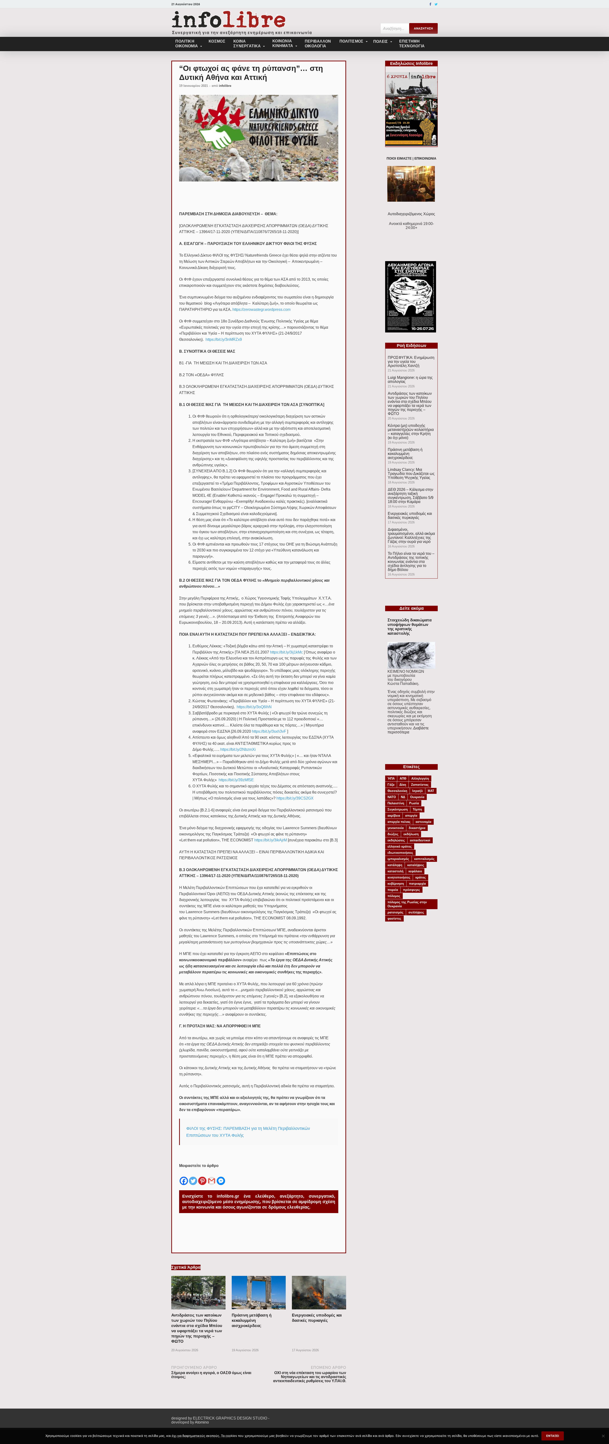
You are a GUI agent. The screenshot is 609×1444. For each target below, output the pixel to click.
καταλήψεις (415, 865)
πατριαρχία (417, 883)
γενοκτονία (396, 828)
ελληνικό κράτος (400, 846)
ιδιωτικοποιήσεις (400, 852)
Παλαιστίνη (396, 803)
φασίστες (394, 918)
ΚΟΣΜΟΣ (217, 41)
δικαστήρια (417, 828)
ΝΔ (403, 797)
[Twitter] (436, 4)
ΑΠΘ (403, 778)
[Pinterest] (202, 1177)
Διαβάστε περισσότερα (408, 730)
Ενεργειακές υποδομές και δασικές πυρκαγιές (410, 516)
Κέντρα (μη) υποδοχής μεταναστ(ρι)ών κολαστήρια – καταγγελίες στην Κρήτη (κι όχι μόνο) (411, 432)
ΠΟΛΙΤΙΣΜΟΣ (351, 41)
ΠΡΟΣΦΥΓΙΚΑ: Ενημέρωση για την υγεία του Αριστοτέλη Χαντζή (411, 362)
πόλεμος (394, 896)
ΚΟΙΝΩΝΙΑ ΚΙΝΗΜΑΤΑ (282, 43)
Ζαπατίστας (420, 784)
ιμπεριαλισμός (398, 859)
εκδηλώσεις (396, 840)
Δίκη (402, 784)
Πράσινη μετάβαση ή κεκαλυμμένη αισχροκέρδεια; (251, 1320)
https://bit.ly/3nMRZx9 (224, 339)
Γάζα (391, 784)
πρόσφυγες (411, 890)
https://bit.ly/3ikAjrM (270, 840)
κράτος (420, 877)
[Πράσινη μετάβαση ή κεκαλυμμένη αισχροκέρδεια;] (259, 1311)
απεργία (411, 815)
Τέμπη (417, 809)
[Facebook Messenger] (221, 1177)
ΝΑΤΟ (392, 797)
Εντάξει (552, 1435)
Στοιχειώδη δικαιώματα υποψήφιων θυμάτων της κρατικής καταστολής (410, 627)
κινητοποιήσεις (399, 877)
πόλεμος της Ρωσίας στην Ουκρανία (407, 904)
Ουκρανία (417, 797)
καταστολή (395, 871)
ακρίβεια (394, 815)
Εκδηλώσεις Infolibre (411, 63)
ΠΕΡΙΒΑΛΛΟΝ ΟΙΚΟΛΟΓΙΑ (318, 43)
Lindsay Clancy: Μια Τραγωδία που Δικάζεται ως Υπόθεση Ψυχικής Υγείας (411, 474)
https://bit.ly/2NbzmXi (238, 749)
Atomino (202, 1422)
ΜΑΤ (431, 791)
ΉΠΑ (391, 778)
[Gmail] (211, 1177)
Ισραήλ (417, 791)
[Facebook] (430, 4)
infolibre (225, 86)
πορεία (393, 890)
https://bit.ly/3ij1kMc (286, 652)
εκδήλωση (411, 834)
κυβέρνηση (396, 883)
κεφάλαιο (415, 871)
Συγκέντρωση (398, 809)
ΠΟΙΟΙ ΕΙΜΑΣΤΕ (399, 158)
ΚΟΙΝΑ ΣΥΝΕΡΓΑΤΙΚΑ (247, 43)
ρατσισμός (395, 912)
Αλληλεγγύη (420, 778)
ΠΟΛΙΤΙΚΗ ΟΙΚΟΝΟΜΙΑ (186, 43)
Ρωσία (414, 803)
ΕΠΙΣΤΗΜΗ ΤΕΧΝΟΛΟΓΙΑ (412, 43)
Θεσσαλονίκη (397, 791)
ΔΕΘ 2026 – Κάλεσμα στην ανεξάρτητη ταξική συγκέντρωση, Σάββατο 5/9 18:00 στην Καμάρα (410, 496)
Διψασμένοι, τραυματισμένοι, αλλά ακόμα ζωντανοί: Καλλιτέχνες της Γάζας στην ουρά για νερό (411, 535)
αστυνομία (423, 822)
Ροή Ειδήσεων (411, 345)
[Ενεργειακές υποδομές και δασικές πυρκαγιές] (319, 1311)
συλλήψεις (416, 912)
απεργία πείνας (399, 822)
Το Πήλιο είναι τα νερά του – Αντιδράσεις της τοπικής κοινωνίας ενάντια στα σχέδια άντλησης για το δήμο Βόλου (411, 561)
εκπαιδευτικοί (420, 840)
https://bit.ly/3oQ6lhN (254, 707)
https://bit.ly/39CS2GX (295, 798)
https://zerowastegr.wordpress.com (261, 309)
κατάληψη (395, 865)
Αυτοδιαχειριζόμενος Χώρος (411, 214)
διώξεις (393, 834)
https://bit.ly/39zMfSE (236, 780)
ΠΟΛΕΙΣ (380, 41)
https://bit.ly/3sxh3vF (269, 731)
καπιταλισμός (424, 859)
